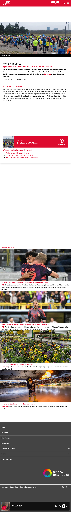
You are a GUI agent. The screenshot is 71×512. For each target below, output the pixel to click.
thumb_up (67, 506)
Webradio (4, 433)
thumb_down (60, 506)
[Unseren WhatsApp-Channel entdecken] (63, 487)
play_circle (63, 506)
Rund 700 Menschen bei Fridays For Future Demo (22, 157)
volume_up (55, 506)
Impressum (4, 487)
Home (3, 427)
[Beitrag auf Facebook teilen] (13, 64)
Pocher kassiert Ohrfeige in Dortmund (18, 153)
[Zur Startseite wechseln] (5, 3)
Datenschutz (14, 487)
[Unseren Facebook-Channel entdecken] (66, 487)
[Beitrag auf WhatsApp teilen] (9, 64)
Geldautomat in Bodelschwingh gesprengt (19, 155)
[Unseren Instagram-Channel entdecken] (69, 487)
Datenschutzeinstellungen (28, 487)
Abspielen (61, 141)
